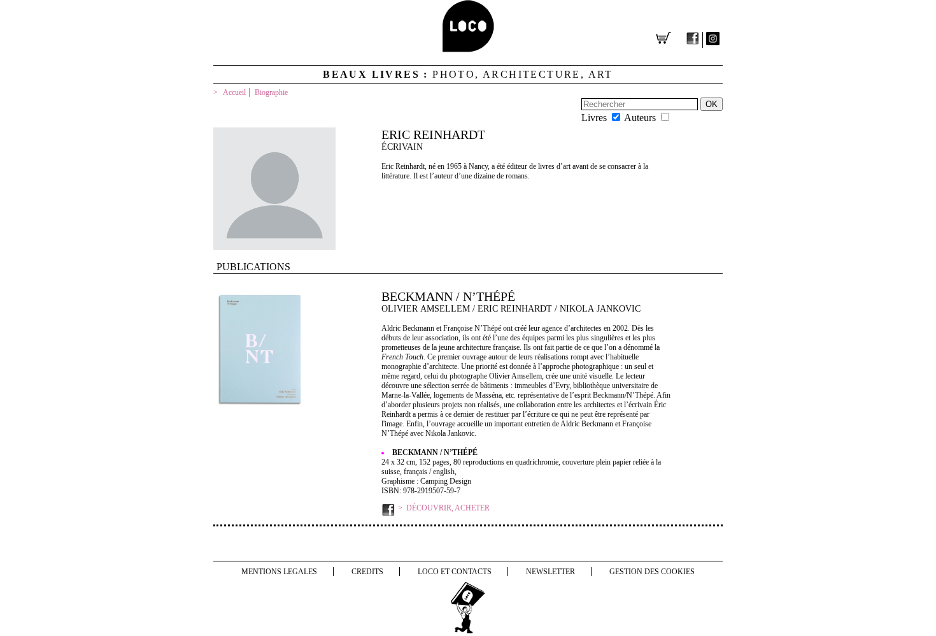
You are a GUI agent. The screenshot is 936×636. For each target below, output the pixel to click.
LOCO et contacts (455, 571)
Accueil (234, 92)
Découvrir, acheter (448, 507)
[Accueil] (468, 48)
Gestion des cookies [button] (652, 571)
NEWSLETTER (550, 571)
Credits (367, 571)
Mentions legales (279, 571)
